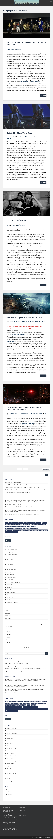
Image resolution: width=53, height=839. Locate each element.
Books (8, 629)
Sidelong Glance (10, 584)
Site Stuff (9, 589)
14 (26, 468)
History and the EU (26, 524)
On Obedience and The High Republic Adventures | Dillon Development (22, 510)
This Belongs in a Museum (12, 602)
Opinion (21, 818)
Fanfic (8, 637)
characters (37, 81)
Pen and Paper (10, 579)
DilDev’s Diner (10, 559)
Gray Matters (19, 524)
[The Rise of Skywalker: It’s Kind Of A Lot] (26, 303)
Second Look (33, 526)
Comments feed (8, 615)
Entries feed (7, 613)
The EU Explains (34, 528)
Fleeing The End (8, 524)
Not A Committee (20, 225)
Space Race (20, 528)
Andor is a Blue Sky (17, 504)
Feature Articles (10, 562)
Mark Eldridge (35, 321)
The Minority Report (22, 530)
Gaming (9, 639)
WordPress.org (8, 618)
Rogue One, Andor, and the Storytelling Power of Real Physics (18, 492)
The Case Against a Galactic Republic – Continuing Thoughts (24, 408)
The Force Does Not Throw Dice (11, 530)
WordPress (48, 837)
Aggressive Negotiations (12, 554)
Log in (6, 610)
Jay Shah (12, 49)
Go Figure (14, 524)
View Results (26, 647)
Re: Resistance (16, 526)
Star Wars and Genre (27, 528)
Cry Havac (9, 557)
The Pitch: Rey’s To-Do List (18, 220)
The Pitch (28, 530)
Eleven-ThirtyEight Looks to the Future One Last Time (26, 43)
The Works (9, 599)
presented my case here (28, 423)
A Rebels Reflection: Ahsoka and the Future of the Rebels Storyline (26, 514)
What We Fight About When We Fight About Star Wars (16, 484)
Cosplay (9, 634)
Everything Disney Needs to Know (35, 522)
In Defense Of (33, 524)
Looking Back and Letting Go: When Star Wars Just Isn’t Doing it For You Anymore (22, 487)
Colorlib (39, 837)
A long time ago (10, 552)
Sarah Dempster (27, 136)
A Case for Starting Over (10, 522)
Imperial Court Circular (11, 569)
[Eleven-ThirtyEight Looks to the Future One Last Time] (26, 25)
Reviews (28, 526)
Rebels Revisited (23, 526)
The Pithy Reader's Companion (37, 530)
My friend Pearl (10, 341)
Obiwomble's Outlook (11, 577)
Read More (43, 95)
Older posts (45, 469)
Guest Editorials (10, 564)
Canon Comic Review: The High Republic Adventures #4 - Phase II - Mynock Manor (24, 506)
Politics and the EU (9, 526)
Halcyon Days (10, 567)
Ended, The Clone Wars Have (19, 133)
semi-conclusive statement (18, 334)
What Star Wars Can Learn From (11, 532)
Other (8, 642)
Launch (44, 524)
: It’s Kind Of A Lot (24, 317)
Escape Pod (25, 522)
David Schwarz (37, 224)
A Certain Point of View (12, 549)
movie (32, 81)
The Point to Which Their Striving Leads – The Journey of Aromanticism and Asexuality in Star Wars (26, 489)
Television (9, 626)
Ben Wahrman (37, 48)
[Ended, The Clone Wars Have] (26, 116)
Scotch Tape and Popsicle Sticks (13, 582)
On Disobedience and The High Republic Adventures (24, 507)
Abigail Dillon (18, 323)
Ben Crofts (18, 49)
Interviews (9, 572)
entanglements (24, 81)
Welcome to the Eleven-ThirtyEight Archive (14, 482)
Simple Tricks (9, 587)
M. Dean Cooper (21, 48)
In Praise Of (39, 524)
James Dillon (20, 136)
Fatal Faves (44, 522)
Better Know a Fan (19, 522)
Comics (9, 631)
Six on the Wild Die (11, 592)
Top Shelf (45, 530)
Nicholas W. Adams (30, 48)
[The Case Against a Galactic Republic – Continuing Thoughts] (26, 394)
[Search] (46, 475)
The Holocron (10, 597)
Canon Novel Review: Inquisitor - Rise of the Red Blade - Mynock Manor (22, 500)
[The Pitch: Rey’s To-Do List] (26, 203)
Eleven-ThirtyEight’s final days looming (18, 83)
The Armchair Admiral (11, 594)
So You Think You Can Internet (11, 528)
